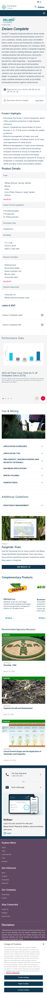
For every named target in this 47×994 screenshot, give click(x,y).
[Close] (43, 944)
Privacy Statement (13, 973)
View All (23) (7, 281)
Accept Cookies (23, 990)
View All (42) (7, 199)
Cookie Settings (23, 977)
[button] (23, 446)
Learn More (39, 100)
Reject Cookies (23, 984)
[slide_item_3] (10, 398)
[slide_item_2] (8, 398)
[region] (23, 967)
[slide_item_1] (5, 398)
